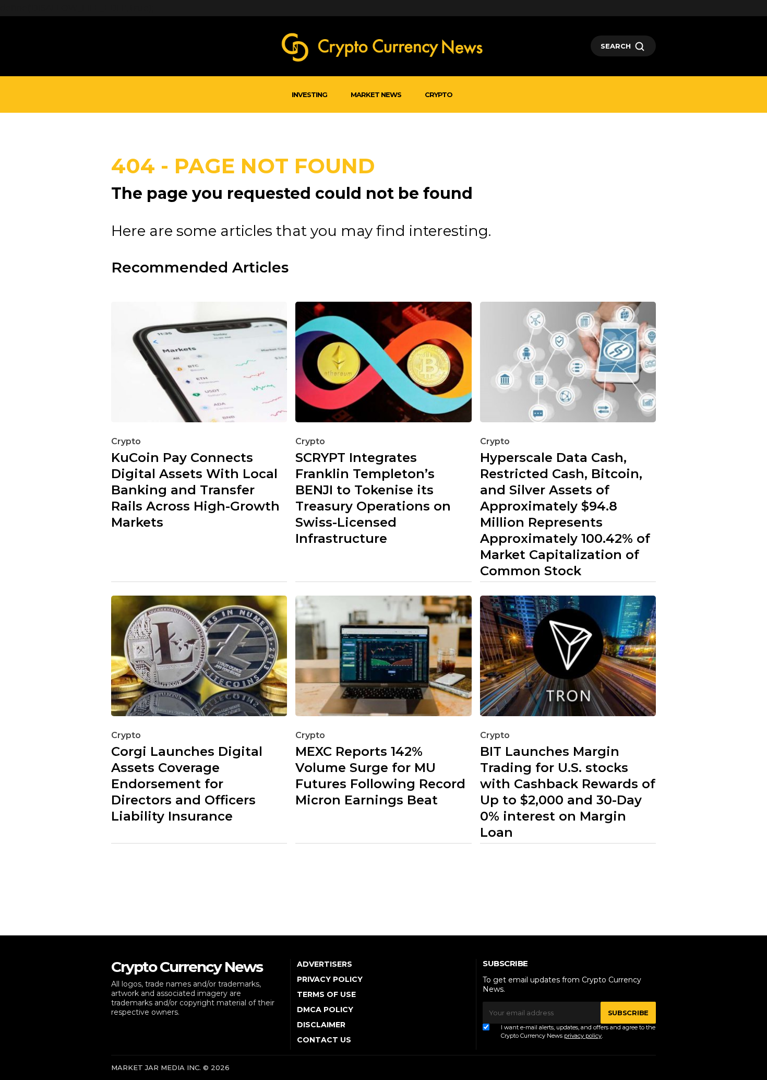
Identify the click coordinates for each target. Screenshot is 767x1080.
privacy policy (583, 1035)
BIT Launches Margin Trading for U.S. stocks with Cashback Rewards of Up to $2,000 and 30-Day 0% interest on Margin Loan (567, 792)
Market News (376, 94)
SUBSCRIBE (628, 1012)
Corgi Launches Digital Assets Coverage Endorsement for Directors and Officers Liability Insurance (186, 784)
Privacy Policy (330, 979)
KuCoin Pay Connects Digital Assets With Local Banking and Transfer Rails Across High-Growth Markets (195, 490)
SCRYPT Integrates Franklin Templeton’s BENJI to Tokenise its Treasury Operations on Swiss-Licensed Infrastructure (373, 498)
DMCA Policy (325, 1009)
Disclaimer (321, 1024)
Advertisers (324, 964)
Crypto (438, 94)
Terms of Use (326, 994)
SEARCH (616, 46)
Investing (309, 94)
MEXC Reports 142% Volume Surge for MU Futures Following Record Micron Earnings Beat (380, 776)
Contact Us (324, 1040)
